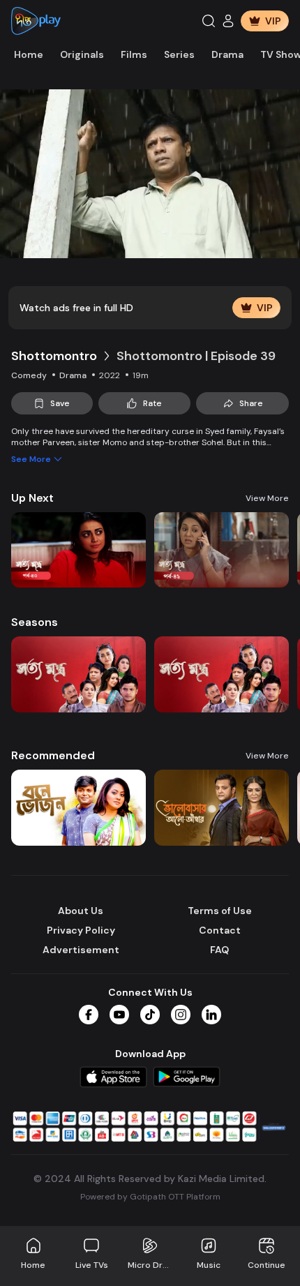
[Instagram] (180, 1014)
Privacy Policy (81, 930)
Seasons (34, 622)
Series (179, 54)
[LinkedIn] (211, 1014)
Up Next (32, 498)
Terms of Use (220, 910)
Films (134, 54)
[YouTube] (119, 1014)
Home (28, 54)
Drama (227, 54)
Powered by (150, 1196)
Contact (220, 930)
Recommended (53, 755)
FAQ (219, 949)
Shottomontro (54, 355)
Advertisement (81, 949)
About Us (80, 910)
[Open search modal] (209, 21)
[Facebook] (88, 1014)
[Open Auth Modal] (228, 21)
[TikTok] (150, 1014)
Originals (82, 54)
